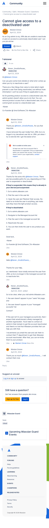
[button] (26, 151)
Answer (7, 46)
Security (10, 507)
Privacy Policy (12, 500)
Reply (4, 366)
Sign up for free (13, 399)
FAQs (9, 464)
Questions (35, 12)
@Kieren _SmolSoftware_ (24, 126)
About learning (12, 476)
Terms (9, 503)
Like (7, 162)
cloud (5, 423)
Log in (5, 378)
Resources (10, 479)
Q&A (14, 12)
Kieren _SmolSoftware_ (17, 68)
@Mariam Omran (10, 77)
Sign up (13, 378)
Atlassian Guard (24, 12)
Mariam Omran (15, 30)
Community (16, 3)
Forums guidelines (13, 468)
